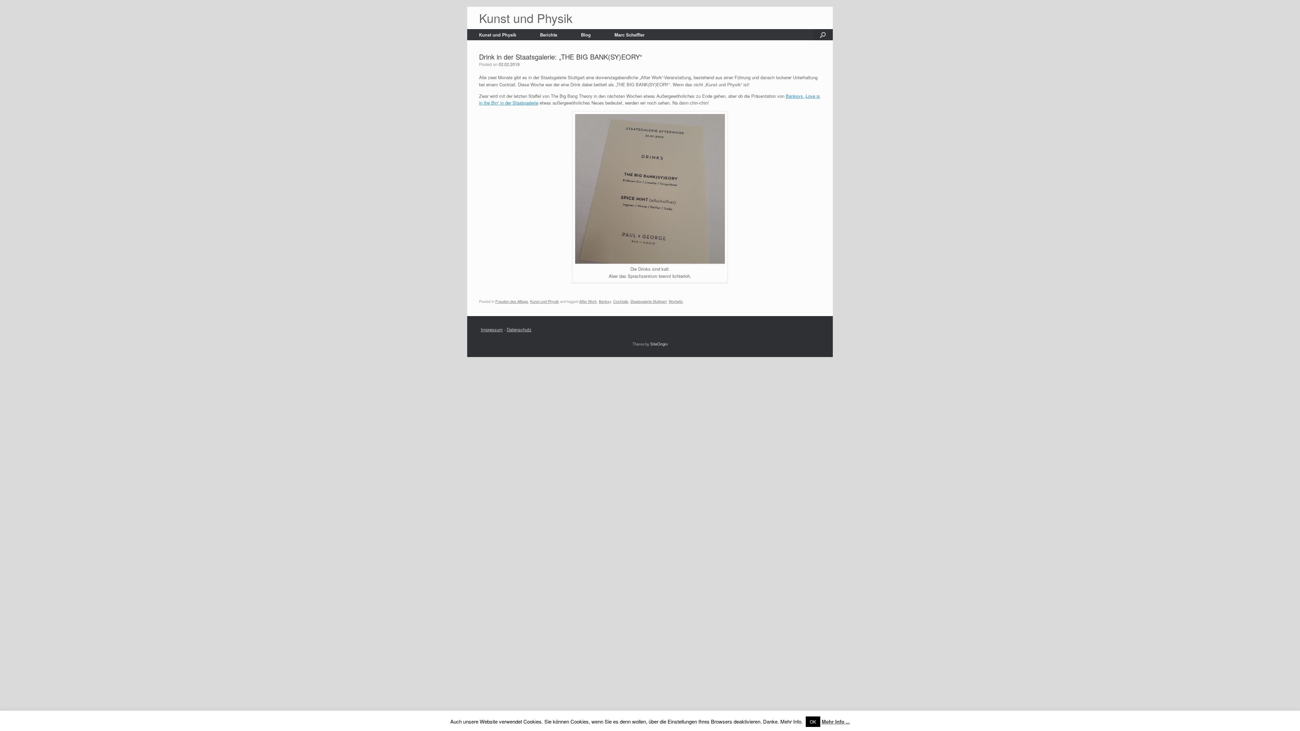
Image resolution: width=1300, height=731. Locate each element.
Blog (586, 34)
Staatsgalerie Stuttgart (648, 301)
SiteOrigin (659, 344)
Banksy (605, 301)
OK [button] (813, 721)
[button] (823, 34)
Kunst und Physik (497, 34)
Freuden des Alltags (511, 301)
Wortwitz (676, 301)
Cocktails (620, 301)
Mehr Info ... (836, 721)
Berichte (548, 34)
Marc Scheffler (629, 34)
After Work (588, 301)
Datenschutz (519, 329)
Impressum (492, 329)
